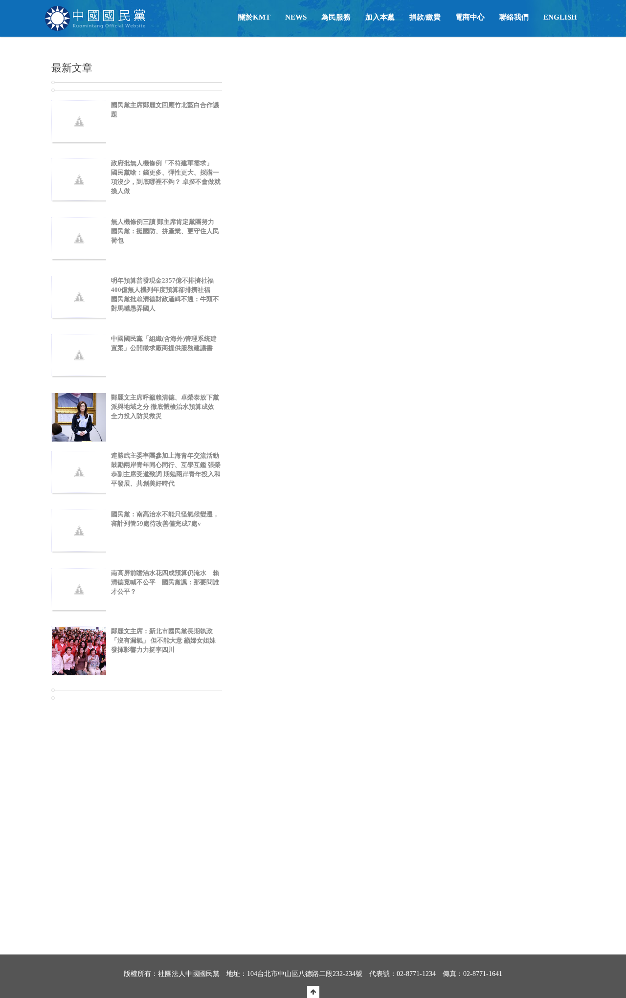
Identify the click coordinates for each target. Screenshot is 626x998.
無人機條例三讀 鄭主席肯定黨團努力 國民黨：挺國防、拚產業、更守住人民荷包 (165, 231)
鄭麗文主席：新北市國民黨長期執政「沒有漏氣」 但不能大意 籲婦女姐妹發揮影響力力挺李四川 (163, 640)
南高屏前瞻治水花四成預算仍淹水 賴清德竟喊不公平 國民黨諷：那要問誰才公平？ (165, 582)
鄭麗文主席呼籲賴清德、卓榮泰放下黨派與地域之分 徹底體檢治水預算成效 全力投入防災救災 (165, 407)
